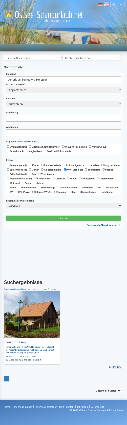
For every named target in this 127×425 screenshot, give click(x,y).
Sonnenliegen (88, 192)
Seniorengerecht (18, 165)
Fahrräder (87, 187)
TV (11, 192)
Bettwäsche (112, 187)
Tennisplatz (93, 169)
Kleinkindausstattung (20, 178)
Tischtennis (47, 174)
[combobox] (63, 79)
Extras (9, 160)
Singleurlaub (35, 151)
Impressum (82, 406)
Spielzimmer (106, 178)
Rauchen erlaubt (52, 165)
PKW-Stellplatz (74, 169)
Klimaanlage (44, 178)
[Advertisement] (63, 253)
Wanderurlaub (98, 146)
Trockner (62, 192)
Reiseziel (11, 74)
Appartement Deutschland (15, 289)
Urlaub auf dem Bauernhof (45, 146)
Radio (12, 187)
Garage (109, 169)
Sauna (28, 183)
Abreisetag (12, 127)
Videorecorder (28, 187)
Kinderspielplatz (52, 169)
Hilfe (61, 406)
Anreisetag (12, 112)
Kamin (73, 178)
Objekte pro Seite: (106, 390)
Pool (33, 174)
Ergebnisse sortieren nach (20, 200)
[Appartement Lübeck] (32, 314)
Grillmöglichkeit (18, 174)
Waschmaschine (68, 187)
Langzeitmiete (112, 165)
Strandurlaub (16, 151)
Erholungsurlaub (18, 146)
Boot (73, 192)
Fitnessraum (88, 178)
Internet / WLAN (43, 192)
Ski (99, 187)
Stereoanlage (47, 187)
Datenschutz (97, 406)
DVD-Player (23, 192)
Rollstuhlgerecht (75, 165)
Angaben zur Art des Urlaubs (21, 141)
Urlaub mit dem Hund (75, 146)
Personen (11, 98)
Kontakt (70, 406)
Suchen (64, 218)
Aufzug (40, 183)
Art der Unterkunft (15, 84)
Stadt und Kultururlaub (58, 151)
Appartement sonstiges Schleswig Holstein (45, 289)
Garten (35, 169)
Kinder (35, 165)
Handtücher (106, 192)
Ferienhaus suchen (22, 406)
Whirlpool (14, 183)
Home (7, 406)
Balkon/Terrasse (18, 169)
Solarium (60, 178)
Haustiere (93, 165)
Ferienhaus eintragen (46, 406)
